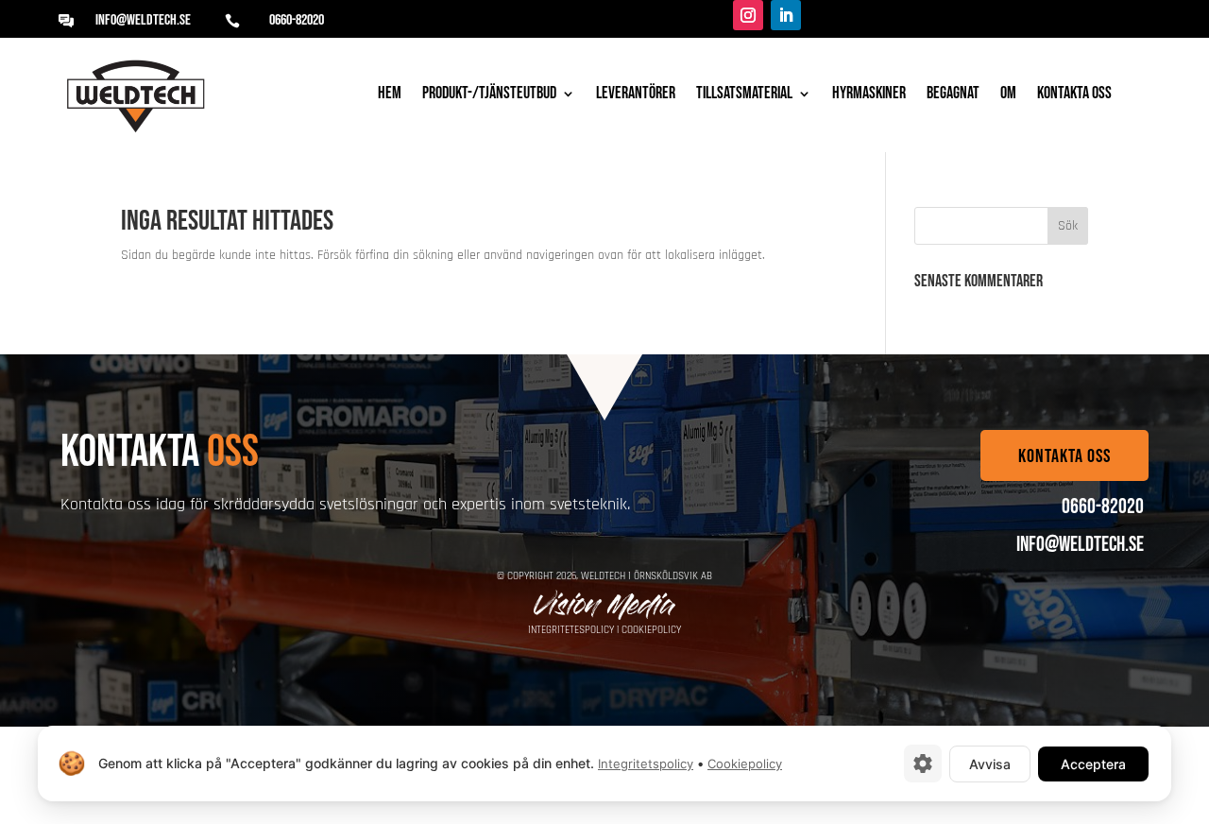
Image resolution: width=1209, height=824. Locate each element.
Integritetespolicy (571, 630)
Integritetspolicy (645, 763)
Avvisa (990, 764)
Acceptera (1093, 764)
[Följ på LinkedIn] (786, 15)
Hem (389, 95)
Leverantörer (635, 95)
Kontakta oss (1074, 95)
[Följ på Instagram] (748, 15)
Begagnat (953, 95)
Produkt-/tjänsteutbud (489, 95)
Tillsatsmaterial (744, 95)
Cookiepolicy (651, 630)
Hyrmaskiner (869, 95)
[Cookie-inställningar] (923, 763)
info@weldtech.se (143, 20)
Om (1008, 95)
